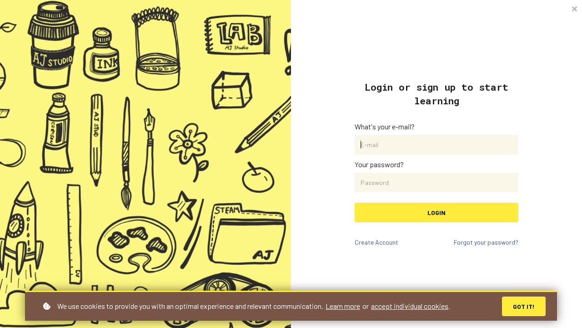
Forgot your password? (486, 242)
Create (376, 242)
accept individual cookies (409, 306)
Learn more (343, 306)
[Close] (574, 8)
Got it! (524, 306)
